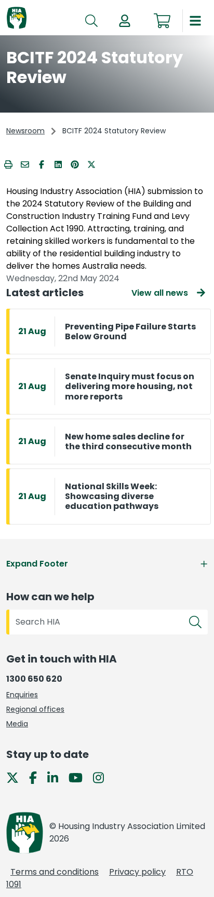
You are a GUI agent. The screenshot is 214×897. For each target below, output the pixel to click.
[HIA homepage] (16, 18)
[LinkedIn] (56, 777)
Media (17, 724)
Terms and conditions (54, 872)
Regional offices (35, 709)
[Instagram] (102, 777)
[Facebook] (37, 777)
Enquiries (22, 694)
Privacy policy (137, 872)
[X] (16, 777)
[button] (124, 20)
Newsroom (25, 131)
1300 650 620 (34, 679)
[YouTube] (80, 777)
